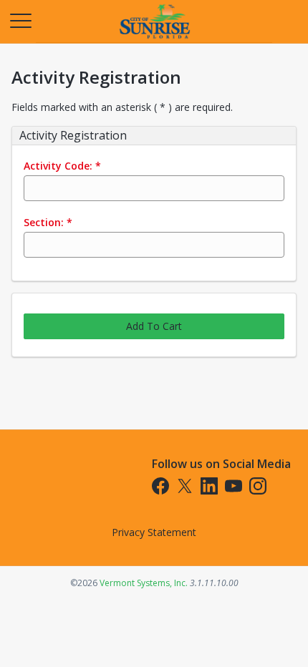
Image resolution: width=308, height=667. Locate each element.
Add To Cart (154, 326)
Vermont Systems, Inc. (144, 583)
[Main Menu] (20, 20)
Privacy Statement (154, 532)
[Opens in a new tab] (154, 39)
